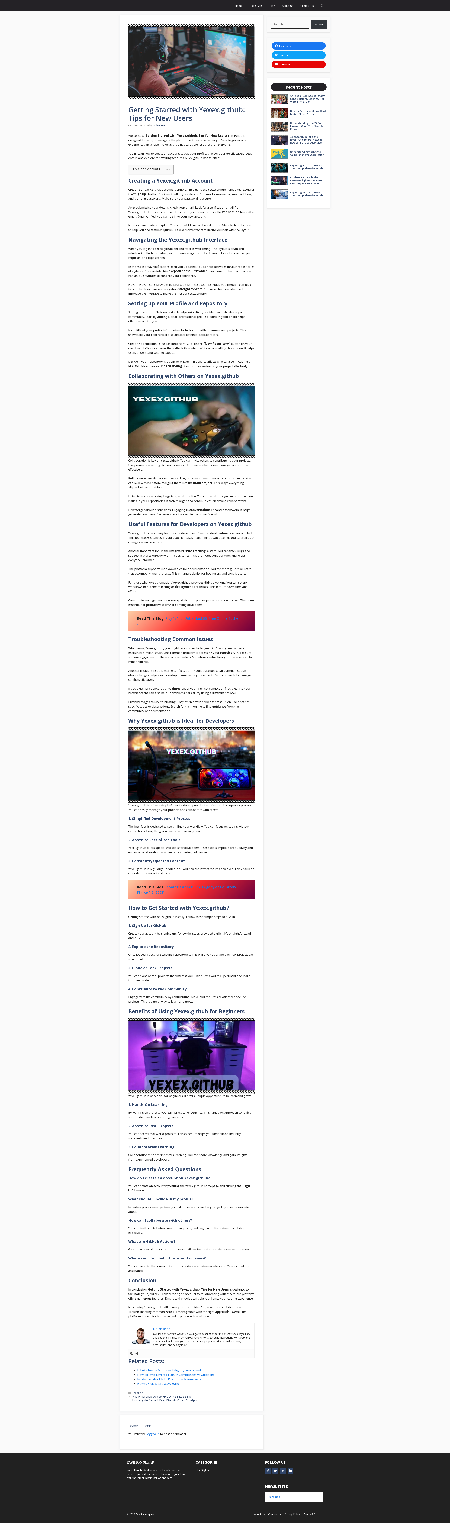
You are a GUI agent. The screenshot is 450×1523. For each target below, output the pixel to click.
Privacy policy (292, 1514)
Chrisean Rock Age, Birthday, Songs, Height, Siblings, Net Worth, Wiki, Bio (308, 98)
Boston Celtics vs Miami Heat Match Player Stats (308, 112)
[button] (322, 5)
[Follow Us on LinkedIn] (290, 1471)
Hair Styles (256, 5)
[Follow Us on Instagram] (283, 1471)
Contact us (274, 1514)
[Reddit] (131, 1353)
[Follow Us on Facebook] (268, 1471)
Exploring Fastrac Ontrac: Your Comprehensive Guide (306, 167)
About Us (287, 5)
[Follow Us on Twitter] (275, 1471)
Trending (137, 1392)
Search (319, 24)
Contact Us (307, 5)
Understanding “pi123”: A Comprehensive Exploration (307, 153)
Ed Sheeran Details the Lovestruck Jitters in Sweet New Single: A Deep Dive (306, 180)
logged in (152, 1434)
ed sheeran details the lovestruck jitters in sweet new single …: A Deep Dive (306, 139)
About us (259, 1514)
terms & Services (313, 1514)
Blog (272, 5)
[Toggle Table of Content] (166, 170)
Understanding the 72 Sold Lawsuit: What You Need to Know (307, 126)
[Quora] (136, 1353)
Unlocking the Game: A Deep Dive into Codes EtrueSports (166, 1400)
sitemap (274, 1497)
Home (238, 5)
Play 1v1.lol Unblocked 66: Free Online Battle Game (161, 1396)
